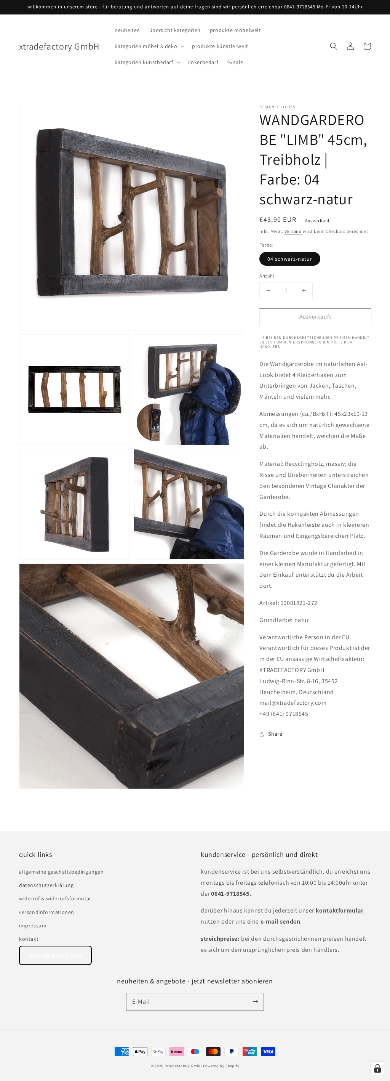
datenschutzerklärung (46, 885)
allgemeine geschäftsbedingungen (61, 871)
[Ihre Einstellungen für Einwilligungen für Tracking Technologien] (377, 1068)
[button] (148, 46)
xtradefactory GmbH (183, 1065)
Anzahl (266, 276)
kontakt (28, 938)
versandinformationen (46, 912)
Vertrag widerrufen (55, 955)
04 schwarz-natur (289, 258)
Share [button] (275, 733)
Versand (293, 231)
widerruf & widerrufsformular (55, 898)
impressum (32, 925)
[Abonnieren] (255, 1001)
